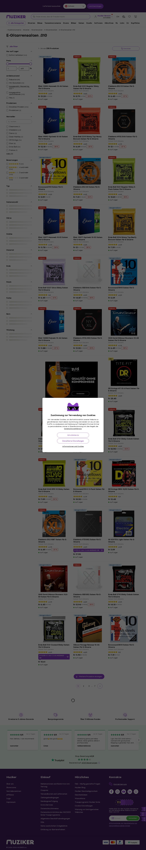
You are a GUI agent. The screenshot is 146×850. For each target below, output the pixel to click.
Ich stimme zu (73, 435)
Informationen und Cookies (73, 446)
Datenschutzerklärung (73, 428)
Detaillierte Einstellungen (73, 441)
